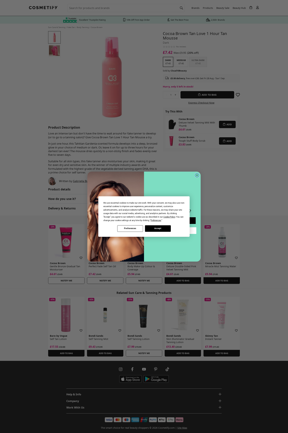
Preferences (130, 228)
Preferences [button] (156, 220)
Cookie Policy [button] (169, 217)
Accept (157, 228)
